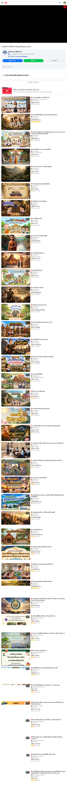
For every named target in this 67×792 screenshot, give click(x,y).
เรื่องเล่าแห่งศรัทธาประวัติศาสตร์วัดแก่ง (42, 581)
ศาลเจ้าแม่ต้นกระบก (38, 529)
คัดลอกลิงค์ (54, 60)
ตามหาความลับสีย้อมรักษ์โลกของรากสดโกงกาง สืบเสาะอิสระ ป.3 (49, 633)
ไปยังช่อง (19, 56)
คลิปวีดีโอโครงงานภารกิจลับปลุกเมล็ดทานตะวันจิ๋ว (45, 668)
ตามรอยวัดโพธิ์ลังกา (38, 374)
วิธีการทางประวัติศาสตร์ (39, 391)
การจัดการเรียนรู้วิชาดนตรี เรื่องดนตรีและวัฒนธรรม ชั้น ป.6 (48, 460)
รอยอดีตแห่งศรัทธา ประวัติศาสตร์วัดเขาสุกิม (44, 512)
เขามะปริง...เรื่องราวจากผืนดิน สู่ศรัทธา (42, 166)
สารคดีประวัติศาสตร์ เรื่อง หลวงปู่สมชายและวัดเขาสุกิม (46, 426)
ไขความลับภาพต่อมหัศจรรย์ (40, 650)
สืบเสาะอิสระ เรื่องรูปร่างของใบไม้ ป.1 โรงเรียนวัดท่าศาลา (47, 719)
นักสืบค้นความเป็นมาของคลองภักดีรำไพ (43, 564)
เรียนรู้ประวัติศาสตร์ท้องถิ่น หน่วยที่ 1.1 (42, 547)
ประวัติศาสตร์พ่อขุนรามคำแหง (40, 339)
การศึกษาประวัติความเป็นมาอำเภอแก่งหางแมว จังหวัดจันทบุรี (48, 443)
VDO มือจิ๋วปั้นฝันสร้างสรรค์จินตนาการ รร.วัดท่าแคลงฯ (46, 685)
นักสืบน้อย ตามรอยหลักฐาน (40, 201)
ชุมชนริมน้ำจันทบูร (37, 270)
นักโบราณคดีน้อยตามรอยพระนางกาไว (42, 322)
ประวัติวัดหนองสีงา (37, 218)
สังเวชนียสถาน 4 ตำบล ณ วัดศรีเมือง (42, 149)
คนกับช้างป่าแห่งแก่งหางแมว (40, 305)
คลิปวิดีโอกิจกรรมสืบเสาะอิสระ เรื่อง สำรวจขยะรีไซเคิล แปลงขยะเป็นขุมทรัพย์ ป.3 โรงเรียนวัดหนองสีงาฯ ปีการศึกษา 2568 (48, 772)
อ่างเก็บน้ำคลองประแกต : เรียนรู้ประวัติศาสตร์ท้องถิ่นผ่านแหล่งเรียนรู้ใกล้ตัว (47, 495)
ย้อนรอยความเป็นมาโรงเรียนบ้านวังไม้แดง (43, 356)
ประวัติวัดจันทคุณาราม (38, 253)
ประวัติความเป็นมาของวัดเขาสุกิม (41, 408)
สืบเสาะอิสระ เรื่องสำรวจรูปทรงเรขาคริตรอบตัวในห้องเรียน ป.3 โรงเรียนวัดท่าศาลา (47, 703)
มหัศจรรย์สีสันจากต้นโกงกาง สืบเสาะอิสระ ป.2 (44, 616)
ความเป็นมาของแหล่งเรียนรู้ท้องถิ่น (41, 184)
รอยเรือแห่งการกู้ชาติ (38, 287)
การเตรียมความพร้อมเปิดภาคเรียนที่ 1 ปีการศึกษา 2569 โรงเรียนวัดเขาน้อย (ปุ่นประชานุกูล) (48, 599)
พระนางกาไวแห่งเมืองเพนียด (40, 235)
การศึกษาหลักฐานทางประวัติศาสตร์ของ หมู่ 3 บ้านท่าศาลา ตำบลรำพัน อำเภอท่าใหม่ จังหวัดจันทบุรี (48, 132)
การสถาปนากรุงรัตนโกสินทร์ (40, 477)
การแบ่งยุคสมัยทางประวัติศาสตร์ (41, 97)
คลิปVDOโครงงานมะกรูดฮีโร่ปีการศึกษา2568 (44, 754)
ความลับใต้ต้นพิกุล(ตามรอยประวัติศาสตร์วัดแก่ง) (45, 114)
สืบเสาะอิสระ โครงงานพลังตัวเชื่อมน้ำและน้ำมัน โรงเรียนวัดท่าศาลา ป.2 (46, 737)
